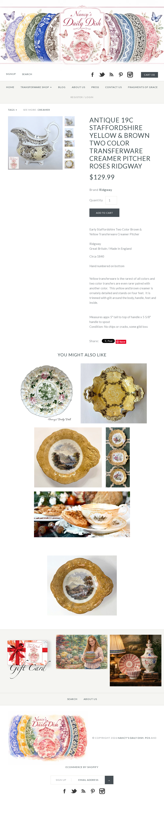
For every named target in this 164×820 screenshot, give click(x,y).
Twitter (101, 74)
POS (147, 737)
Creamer (44, 109)
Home (10, 87)
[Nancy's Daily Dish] (82, 2)
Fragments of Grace (143, 87)
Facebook (92, 74)
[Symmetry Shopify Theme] (28, 679)
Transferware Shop (36, 87)
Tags (12, 109)
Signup (11, 73)
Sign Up (61, 779)
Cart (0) (149, 74)
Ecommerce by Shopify (82, 767)
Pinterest (120, 74)
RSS (111, 74)
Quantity (96, 200)
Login (89, 97)
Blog (62, 87)
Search (72, 699)
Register (77, 97)
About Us (78, 87)
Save (122, 341)
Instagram (130, 74)
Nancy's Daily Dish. (131, 737)
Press (95, 87)
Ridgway (105, 189)
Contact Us (113, 87)
